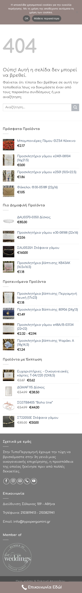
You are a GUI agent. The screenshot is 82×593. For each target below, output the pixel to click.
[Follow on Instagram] (13, 481)
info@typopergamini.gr (31, 521)
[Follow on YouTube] (34, 481)
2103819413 (28, 512)
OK (26, 18)
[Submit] (75, 107)
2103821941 (47, 512)
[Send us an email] (20, 481)
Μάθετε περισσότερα (46, 18)
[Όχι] (77, 13)
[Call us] (27, 481)
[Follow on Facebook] (6, 481)
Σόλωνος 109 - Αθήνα (38, 504)
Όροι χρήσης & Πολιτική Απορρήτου (40, 581)
